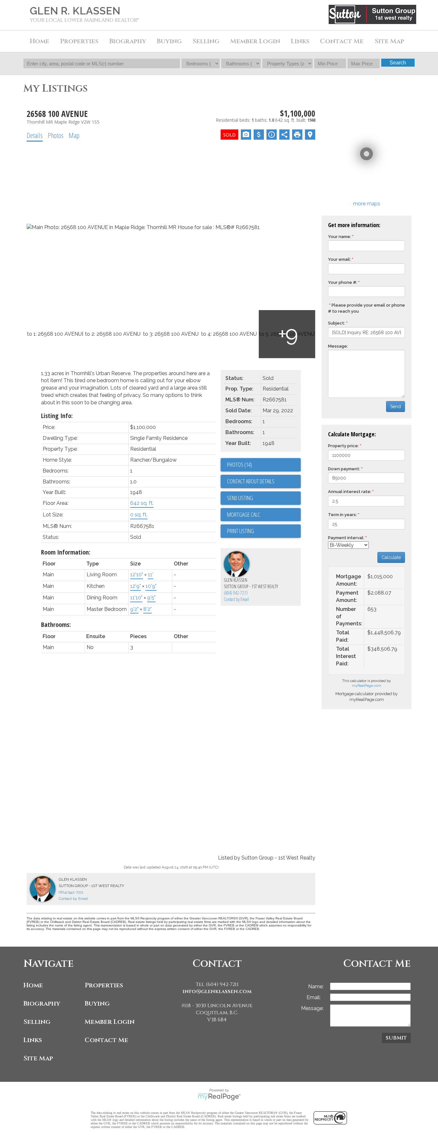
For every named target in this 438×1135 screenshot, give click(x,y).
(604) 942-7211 (236, 593)
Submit (396, 1037)
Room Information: (65, 552)
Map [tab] (74, 135)
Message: (338, 346)
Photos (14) (239, 464)
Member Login (110, 1021)
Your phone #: (342, 282)
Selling (36, 1021)
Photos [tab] (55, 135)
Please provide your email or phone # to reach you (366, 308)
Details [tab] (35, 135)
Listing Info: (57, 415)
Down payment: (344, 468)
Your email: (339, 259)
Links (300, 41)
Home (39, 41)
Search (398, 62)
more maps (366, 204)
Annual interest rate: (349, 491)
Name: (316, 986)
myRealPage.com (366, 686)
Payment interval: (346, 537)
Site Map (389, 41)
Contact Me (342, 41)
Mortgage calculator (264, 515)
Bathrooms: (56, 624)
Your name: (339, 236)
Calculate (391, 557)
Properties (104, 985)
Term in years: (342, 514)
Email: (314, 997)
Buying (97, 1003)
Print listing (240, 531)
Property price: (343, 445)
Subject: (336, 323)
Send (395, 406)
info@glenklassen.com (217, 991)
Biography (41, 1003)
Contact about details (250, 481)
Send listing (240, 498)
